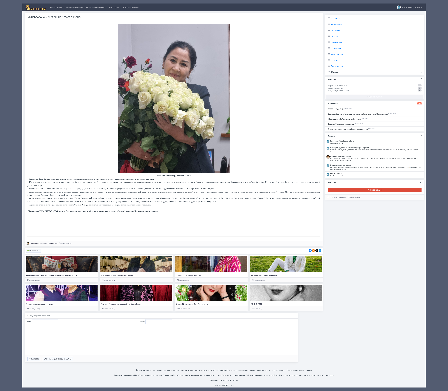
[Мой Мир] (320, 250)
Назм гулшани (336, 42)
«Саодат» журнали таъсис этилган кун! (117, 275)
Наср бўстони (336, 48)
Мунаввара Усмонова (39, 243)
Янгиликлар (335, 18)
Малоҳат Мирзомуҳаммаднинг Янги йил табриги (121, 304)
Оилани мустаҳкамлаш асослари (39, 304)
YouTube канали (375, 189)
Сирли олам (335, 30)
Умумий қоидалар (131, 7)
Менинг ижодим (337, 54)
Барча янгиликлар (337, 85)
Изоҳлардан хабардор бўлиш (59, 358)
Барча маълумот (375, 97)
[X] (316, 250)
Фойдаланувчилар (75, 7)
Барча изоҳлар (334, 88)
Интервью (334, 60)
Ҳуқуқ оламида (336, 24)
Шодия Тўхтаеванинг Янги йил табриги (192, 304)
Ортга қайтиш (34, 250)
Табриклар (54, 243)
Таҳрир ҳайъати (337, 66)
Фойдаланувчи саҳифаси (411, 7)
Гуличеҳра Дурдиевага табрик (188, 275)
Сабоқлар (334, 36)
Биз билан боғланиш (96, 7)
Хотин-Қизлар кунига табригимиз (264, 275)
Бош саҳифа (57, 7)
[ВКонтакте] (310, 250)
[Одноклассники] (313, 250)
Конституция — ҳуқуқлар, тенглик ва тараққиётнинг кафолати (51, 275)
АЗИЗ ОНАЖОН (257, 304)
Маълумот (114, 7)
